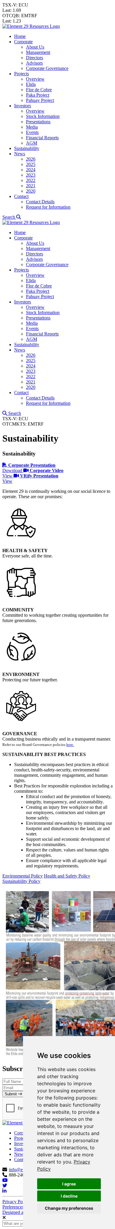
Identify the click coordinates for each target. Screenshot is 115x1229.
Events (32, 132)
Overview (35, 78)
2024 (30, 169)
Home (20, 36)
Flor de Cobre (39, 89)
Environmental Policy (22, 875)
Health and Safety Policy (67, 875)
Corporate (23, 41)
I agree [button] (69, 1183)
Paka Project (37, 95)
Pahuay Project (40, 100)
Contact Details (40, 201)
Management (38, 52)
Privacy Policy (15, 1201)
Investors (22, 105)
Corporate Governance (47, 68)
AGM (31, 143)
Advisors (34, 62)
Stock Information (43, 116)
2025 (30, 164)
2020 (30, 191)
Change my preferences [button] (69, 1208)
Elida (31, 84)
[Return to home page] (31, 26)
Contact (21, 196)
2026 (30, 159)
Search (9, 217)
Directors (34, 57)
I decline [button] (69, 1195)
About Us (35, 46)
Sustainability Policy (21, 881)
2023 (30, 175)
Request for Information (48, 207)
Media (32, 127)
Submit (11, 1094)
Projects (21, 73)
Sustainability (26, 148)
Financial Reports (42, 137)
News (19, 153)
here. (70, 744)
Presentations (38, 121)
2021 (30, 185)
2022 (30, 180)
